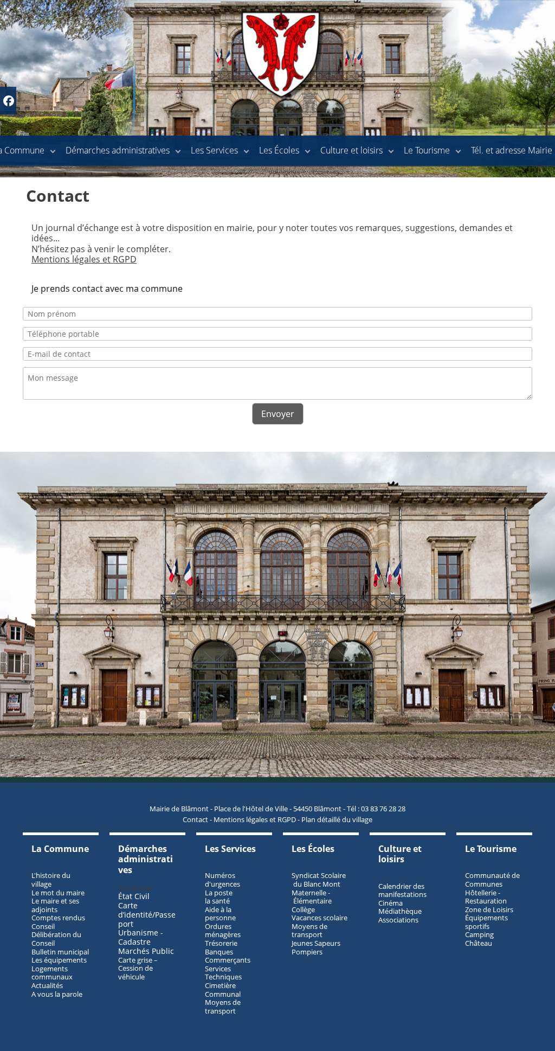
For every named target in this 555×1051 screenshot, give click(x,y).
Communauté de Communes (492, 879)
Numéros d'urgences (222, 879)
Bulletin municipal (60, 952)
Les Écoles (279, 150)
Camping (479, 934)
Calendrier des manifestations (402, 890)
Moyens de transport (223, 1006)
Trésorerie (221, 943)
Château (478, 943)
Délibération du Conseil (56, 939)
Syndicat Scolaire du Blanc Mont (319, 879)
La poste (219, 893)
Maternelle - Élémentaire (312, 897)
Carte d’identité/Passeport (147, 914)
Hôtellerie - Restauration (486, 897)
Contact (195, 819)
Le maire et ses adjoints (55, 905)
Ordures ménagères (223, 930)
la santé (217, 901)
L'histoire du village (50, 879)
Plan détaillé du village (336, 819)
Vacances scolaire (319, 917)
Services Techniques (223, 973)
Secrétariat (135, 888)
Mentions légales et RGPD (84, 259)
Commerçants (227, 960)
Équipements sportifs (486, 922)
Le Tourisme (427, 150)
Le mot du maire (58, 893)
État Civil (135, 896)
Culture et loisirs (351, 150)
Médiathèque (400, 911)
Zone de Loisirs (489, 909)
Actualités (47, 985)
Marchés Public (146, 951)
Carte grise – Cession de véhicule (138, 968)
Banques (219, 952)
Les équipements (59, 960)
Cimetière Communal (223, 989)
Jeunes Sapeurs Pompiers (316, 947)
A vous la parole (56, 994)
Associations (398, 920)
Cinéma (390, 903)
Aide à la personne (220, 914)
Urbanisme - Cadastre (140, 937)
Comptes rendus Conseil (58, 922)
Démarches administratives (118, 150)
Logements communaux (52, 973)
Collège (303, 909)
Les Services (214, 150)
